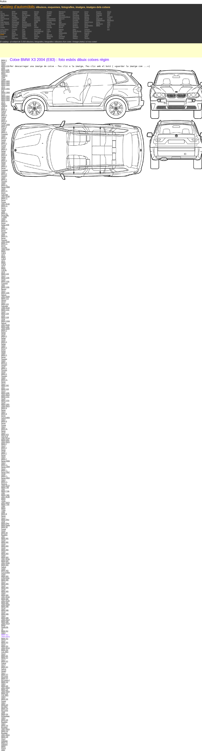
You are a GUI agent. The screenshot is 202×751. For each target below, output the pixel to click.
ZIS (108, 29)
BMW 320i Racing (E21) (5, 289)
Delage (24, 17)
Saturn (75, 38)
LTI (48, 33)
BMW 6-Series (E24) (4, 431)
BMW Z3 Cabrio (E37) (4, 663)
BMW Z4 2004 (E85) (5, 690)
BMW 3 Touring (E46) (4, 175)
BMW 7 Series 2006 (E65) (5, 461)
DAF (13, 36)
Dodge (24, 22)
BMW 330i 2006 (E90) (5, 328)
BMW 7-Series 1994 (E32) (5, 466)
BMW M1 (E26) (5, 539)
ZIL (108, 27)
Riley (74, 29)
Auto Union (4, 29)
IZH (108, 15)
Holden (24, 38)
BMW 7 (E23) (4, 445)
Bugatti (14, 13)
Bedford (3, 31)
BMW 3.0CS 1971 (3, 253)
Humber (37, 17)
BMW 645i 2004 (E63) (5, 441)
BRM (13, 11)
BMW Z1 (4, 656)
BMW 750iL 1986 (3, 510)
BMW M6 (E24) (5, 607)
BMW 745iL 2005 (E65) (5, 500)
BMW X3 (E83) (4, 632)
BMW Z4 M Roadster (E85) (5, 716)
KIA (48, 17)
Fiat (23, 29)
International (38, 31)
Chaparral (15, 22)
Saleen (75, 36)
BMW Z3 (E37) (4, 658)
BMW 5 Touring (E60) (4, 376)
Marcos (49, 34)
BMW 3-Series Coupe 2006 (4, 208)
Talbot (86, 34)
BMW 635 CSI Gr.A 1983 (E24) (5, 436)
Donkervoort (26, 24)
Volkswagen (100, 20)
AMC (2, 20)
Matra (49, 38)
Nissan (61, 29)
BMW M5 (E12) (5, 581)
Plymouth (76, 18)
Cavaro (14, 20)
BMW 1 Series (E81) (4, 62)
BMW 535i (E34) (5, 401)
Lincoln (49, 27)
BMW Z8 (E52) (4, 738)
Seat (86, 13)
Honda (36, 11)
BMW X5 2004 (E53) (5, 647)
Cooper (14, 29)
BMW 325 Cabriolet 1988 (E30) (5, 306)
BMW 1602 (5, 81)
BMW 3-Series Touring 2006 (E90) (5, 239)
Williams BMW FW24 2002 (4, 747)
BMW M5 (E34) (5, 585)
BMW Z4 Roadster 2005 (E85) (5, 727)
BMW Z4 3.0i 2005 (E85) (4, 695)
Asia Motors (4, 22)
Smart (86, 20)
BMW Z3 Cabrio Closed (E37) (4, 670)
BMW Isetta (5, 525)
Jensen (49, 11)
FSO (23, 33)
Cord (13, 31)
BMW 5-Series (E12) (4, 381)
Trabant (99, 13)
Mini (60, 22)
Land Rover (51, 24)
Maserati (50, 36)
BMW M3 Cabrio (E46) (5, 567)
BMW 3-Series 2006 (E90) (5, 187)
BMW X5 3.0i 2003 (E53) (4, 652)
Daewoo (15, 34)
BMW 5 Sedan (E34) (4, 332)
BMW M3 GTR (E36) (5, 577)
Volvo (98, 22)
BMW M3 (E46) (5, 551)
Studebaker (88, 25)
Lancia (49, 22)
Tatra (86, 36)
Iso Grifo (37, 33)
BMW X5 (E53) (4, 639)
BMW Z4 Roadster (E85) (4, 722)
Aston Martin (4, 24)
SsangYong (88, 22)
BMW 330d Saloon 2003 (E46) (5, 323)
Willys (98, 25)
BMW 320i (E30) (5, 278)
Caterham (15, 18)
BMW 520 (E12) (5, 390)
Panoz (75, 13)
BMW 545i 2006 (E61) (5, 405)
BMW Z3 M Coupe (4, 675)
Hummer (37, 18)
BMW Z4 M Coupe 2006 (4, 710)
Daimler (24, 11)
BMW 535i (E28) (5, 398)
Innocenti (37, 29)
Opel (60, 34)
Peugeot (76, 17)
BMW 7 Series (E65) (4, 455)
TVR (97, 17)
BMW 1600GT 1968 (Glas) (4, 76)
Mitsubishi (62, 24)
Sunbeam (88, 31)
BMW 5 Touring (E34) (4, 364)
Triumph (99, 15)
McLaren (62, 15)
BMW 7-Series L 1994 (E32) (5, 483)
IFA (35, 24)
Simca (86, 17)
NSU (60, 31)
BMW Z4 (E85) (4, 683)
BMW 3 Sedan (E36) (4, 151)
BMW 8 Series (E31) (4, 516)
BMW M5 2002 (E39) (5, 600)
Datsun (24, 13)
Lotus (49, 31)
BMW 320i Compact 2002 (5, 283)
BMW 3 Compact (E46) (4, 134)
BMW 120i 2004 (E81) (5, 71)
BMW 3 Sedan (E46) (4, 157)
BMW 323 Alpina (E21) (5, 300)
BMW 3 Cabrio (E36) (4, 111)
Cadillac (15, 17)
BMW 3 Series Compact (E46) (4, 169)
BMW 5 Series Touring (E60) (4, 358)
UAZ (108, 22)
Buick (14, 15)
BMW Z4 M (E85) (4, 706)
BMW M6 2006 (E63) (5, 619)
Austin (2, 27)
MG (60, 20)
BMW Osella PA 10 (4, 627)
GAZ (108, 13)
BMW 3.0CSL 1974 (4, 270)
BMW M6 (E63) (5, 615)
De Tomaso (26, 15)
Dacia (14, 33)
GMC (24, 34)
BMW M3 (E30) (5, 547)
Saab (75, 34)
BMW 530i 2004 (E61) (5, 394)
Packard (62, 36)
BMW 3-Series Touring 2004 (4, 231)
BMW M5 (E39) (5, 588)
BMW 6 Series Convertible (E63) (5, 416)
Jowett (49, 13)
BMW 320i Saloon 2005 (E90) (5, 294)
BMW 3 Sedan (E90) (4, 162)
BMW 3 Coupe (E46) (4, 145)
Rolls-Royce (77, 31)
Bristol (2, 38)
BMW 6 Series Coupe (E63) (4, 424)
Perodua (76, 15)
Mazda (61, 13)
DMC (24, 20)
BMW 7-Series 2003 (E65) (5, 478)
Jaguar (36, 36)
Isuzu (36, 34)
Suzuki (86, 33)
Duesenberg (26, 25)
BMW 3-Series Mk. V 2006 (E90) (5, 216)
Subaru (87, 29)
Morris (61, 27)
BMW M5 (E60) (5, 592)
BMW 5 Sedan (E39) (4, 338)
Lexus (49, 25)
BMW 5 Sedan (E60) (4, 344)
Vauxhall (99, 18)
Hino (23, 36)
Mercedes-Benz (64, 17)
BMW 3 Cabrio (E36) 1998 (5, 123)
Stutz (86, 27)
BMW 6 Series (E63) (4, 410)
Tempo (86, 38)
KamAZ (110, 17)
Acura (2, 13)
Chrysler (15, 25)
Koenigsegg (51, 18)
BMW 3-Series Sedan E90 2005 (5, 224)
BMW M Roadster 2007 (4, 534)
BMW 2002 (5, 96)
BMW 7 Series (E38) (4, 449)
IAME (36, 22)
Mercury (62, 18)
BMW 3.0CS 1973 (3, 259)
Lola (48, 29)
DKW (24, 18)
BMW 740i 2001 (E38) (5, 496)
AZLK (109, 11)
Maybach (62, 11)
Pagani (61, 38)
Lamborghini (51, 20)
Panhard (76, 11)
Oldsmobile (63, 33)
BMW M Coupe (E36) (4, 529)
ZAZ (108, 25)
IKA (35, 25)
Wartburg (99, 24)
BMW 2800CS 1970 (4, 106)
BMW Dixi (5, 523)
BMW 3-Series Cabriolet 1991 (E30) (5, 193)
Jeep (36, 38)
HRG (36, 15)
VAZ (108, 24)
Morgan (61, 25)
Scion (86, 11)
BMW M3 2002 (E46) (5, 562)
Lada (109, 18)
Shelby (86, 15)
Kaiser (49, 15)
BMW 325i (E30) (5, 311)
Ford (23, 31)
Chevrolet (15, 24)
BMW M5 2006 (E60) (5, 603)
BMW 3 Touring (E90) (4, 181)
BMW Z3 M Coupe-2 (5, 679)
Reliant (75, 25)
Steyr (86, 24)
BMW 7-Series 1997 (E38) (5, 472)
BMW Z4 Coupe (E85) (4, 701)
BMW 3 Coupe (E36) (4, 140)
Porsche (76, 22)
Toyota (98, 11)
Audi (2, 25)
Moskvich (110, 20)
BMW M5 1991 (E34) (5, 596)
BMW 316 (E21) (5, 275)
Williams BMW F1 (4, 741)
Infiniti (36, 27)
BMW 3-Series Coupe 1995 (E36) (5, 201)
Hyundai (37, 20)
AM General (4, 18)
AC (1, 11)
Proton (75, 24)
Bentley (3, 33)
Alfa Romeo (4, 15)
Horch (36, 13)
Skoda (86, 18)
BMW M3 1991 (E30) (5, 558)
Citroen (14, 27)
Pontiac (75, 20)
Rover (75, 33)
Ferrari (24, 27)
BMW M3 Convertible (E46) (5, 572)
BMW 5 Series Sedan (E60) (4, 350)
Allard (2, 17)
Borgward (3, 36)
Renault (75, 27)
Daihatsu (15, 38)
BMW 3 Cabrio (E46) (4, 128)
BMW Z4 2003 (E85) (5, 687)
